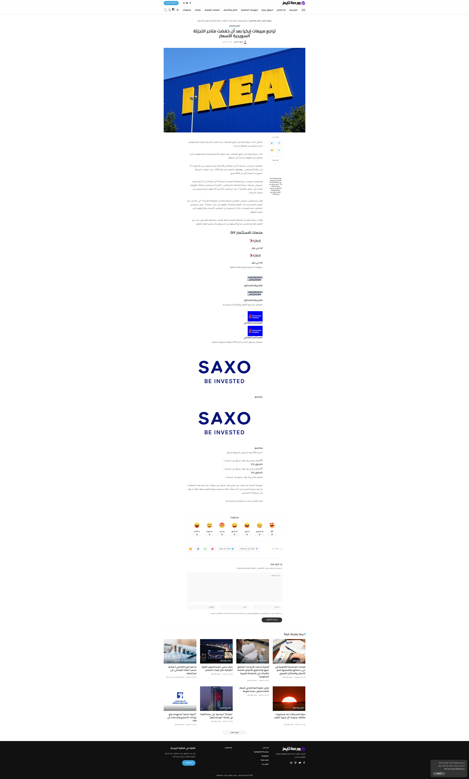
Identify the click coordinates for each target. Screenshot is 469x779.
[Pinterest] (212, 549)
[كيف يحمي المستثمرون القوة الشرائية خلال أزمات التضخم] (216, 651)
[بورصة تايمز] (293, 3)
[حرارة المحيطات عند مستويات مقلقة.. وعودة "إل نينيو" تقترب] (289, 698)
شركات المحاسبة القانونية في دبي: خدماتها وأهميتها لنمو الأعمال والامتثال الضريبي (290, 670)
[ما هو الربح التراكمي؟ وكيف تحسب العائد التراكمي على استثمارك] (180, 651)
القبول (439, 773)
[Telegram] (198, 549)
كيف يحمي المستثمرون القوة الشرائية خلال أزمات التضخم (217, 668)
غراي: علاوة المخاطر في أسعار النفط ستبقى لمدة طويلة (254, 689)
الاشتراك (188, 763)
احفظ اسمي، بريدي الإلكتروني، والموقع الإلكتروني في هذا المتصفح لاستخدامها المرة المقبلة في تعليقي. (245, 613)
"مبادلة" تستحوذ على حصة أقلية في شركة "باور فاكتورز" (216, 715)
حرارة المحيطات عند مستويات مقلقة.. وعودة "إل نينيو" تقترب (289, 715)
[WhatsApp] (279, 150)
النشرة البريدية (171, 3)
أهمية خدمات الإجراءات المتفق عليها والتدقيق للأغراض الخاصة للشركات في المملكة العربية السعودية (253, 671)
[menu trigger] (302, 10)
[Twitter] (187, 3)
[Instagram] (291, 763)
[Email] (272, 150)
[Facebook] (190, 3)
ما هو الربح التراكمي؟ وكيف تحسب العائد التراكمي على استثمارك (182, 670)
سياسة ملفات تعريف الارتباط (454, 769)
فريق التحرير (238, 42)
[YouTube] (184, 3)
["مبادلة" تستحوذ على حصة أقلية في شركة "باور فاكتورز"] (216, 698)
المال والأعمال (234, 26)
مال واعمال (178, 660)
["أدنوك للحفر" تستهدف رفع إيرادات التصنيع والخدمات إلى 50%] (180, 698)
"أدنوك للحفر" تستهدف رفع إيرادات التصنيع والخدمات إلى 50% (181, 717)
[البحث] (166, 10)
